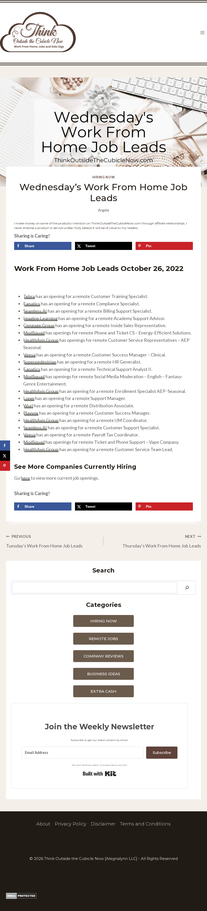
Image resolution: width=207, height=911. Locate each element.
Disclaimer (103, 824)
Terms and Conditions (145, 824)
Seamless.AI (35, 311)
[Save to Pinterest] (5, 466)
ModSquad (34, 332)
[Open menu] (202, 33)
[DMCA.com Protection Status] (103, 896)
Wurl (28, 405)
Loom (28, 398)
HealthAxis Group (41, 340)
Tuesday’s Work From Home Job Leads (44, 541)
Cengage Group (39, 325)
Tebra (29, 296)
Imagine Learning (40, 318)
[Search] (187, 587)
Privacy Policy (70, 824)
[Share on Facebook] (5, 445)
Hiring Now (103, 177)
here (25, 478)
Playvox (30, 413)
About (43, 824)
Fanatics (31, 303)
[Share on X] (5, 456)
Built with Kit (99, 773)
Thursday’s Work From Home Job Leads (161, 541)
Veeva (29, 354)
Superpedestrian (39, 362)
